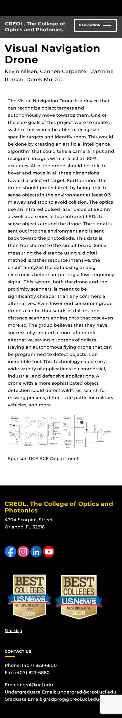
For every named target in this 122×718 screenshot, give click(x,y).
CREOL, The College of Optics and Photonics (35, 27)
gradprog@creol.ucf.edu (71, 699)
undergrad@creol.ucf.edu (86, 692)
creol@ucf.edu (36, 685)
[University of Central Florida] (47, 8)
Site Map (13, 630)
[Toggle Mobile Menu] (115, 7)
